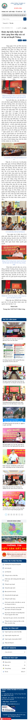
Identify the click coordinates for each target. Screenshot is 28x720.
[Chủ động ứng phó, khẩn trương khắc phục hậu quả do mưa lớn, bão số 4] (14, 350)
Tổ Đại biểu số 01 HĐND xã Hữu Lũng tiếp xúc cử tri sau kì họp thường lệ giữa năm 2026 (13, 508)
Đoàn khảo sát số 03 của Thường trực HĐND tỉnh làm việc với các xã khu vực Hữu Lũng (13, 487)
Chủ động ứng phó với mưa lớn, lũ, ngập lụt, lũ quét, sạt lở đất (14, 424)
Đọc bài (19, 40)
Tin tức (11, 23)
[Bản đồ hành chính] (12, 529)
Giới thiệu (12, 11)
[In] (22, 28)
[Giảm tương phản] (25, 28)
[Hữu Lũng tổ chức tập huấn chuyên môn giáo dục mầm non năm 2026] (14, 329)
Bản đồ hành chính (14, 521)
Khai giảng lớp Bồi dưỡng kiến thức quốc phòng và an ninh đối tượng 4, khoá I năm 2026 (13, 403)
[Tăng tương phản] (24, 28)
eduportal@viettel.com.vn (13, 704)
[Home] (4, 5)
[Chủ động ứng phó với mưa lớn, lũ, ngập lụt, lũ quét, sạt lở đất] (14, 414)
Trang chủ (5, 11)
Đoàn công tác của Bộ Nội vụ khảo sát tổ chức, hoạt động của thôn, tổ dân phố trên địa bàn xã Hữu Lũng (13, 466)
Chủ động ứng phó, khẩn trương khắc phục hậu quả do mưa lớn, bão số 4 (13, 360)
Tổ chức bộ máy (20, 11)
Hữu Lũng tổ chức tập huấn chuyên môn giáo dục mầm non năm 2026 (13, 339)
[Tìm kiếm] (24, 19)
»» (22, 514)
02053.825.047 (13, 701)
